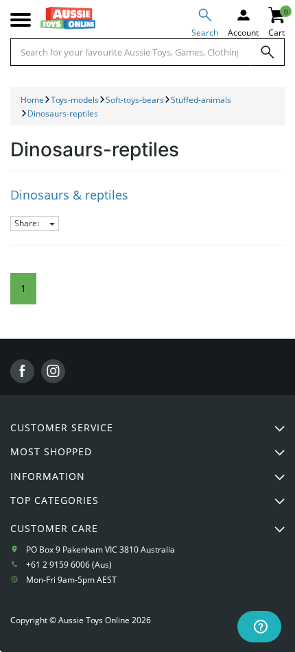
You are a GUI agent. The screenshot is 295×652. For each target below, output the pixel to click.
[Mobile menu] (20, 20)
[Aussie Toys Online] (67, 18)
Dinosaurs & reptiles (69, 194)
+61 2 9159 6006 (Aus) (69, 564)
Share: (27, 223)
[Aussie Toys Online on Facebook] (22, 371)
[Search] (267, 52)
